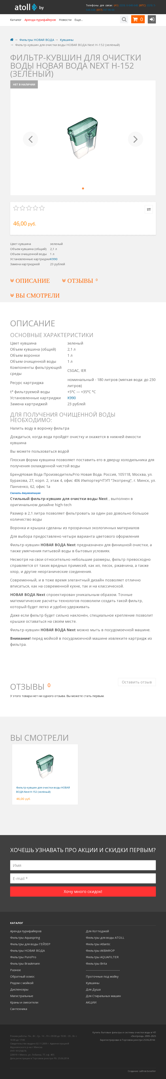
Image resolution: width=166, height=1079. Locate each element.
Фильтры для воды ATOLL (105, 937)
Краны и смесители (24, 1002)
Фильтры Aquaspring (25, 937)
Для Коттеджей (97, 931)
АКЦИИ (91, 1002)
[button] (30, 137)
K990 (53, 259)
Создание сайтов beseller (142, 1071)
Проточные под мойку (102, 976)
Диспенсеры (19, 989)
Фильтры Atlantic (98, 944)
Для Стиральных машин (103, 996)
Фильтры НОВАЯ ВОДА (27, 950)
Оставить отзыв (137, 682)
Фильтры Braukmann (25, 963)
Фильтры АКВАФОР (100, 950)
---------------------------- (103, 970)
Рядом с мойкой (21, 983)
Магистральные (21, 996)
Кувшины (92, 983)
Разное (15, 970)
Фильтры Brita (96, 963)
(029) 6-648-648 (128, 5)
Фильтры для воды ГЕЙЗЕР (30, 944)
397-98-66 (108, 10)
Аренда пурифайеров (26, 931)
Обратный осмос (22, 976)
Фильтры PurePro (23, 957)
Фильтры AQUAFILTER (102, 957)
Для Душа (93, 989)
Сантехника (18, 1009)
